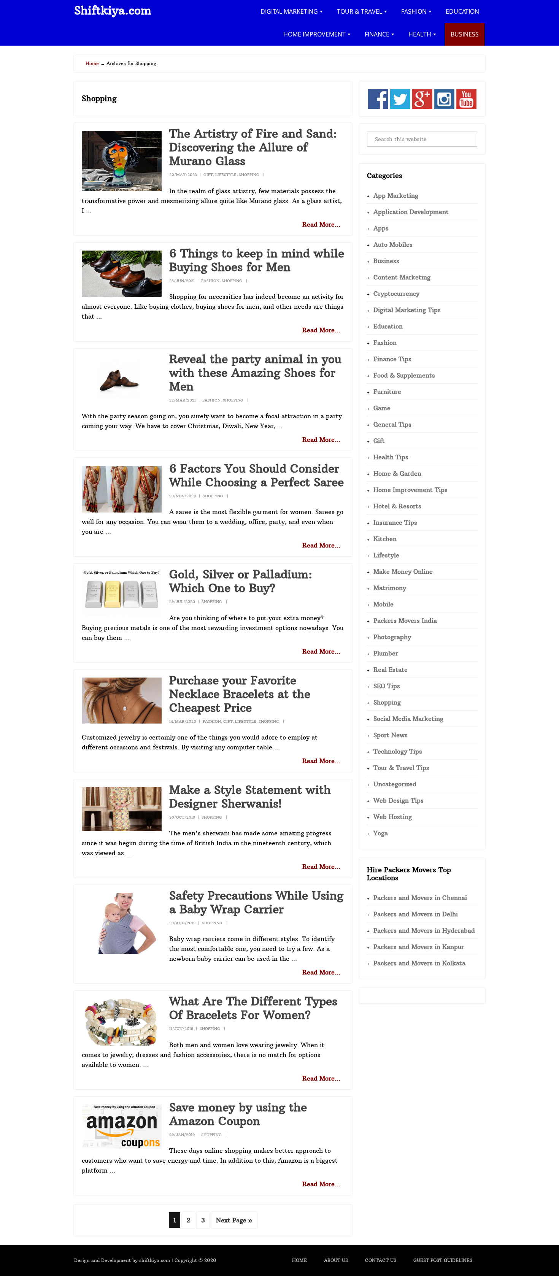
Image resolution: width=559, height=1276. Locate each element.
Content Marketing (401, 277)
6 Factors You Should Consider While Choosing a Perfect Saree (256, 475)
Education (388, 326)
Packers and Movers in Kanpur (418, 947)
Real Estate (390, 669)
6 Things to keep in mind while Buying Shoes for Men (256, 260)
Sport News (390, 735)
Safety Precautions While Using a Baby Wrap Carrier (256, 902)
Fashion (210, 280)
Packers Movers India (405, 620)
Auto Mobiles (393, 244)
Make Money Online (403, 571)
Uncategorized (394, 784)
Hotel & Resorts (397, 506)
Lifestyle (226, 174)
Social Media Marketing (408, 718)
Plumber (385, 653)
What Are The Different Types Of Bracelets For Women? (253, 1008)
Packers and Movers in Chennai (420, 897)
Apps (381, 228)
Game (382, 408)
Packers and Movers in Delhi (415, 914)
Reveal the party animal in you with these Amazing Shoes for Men (255, 373)
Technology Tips (397, 751)
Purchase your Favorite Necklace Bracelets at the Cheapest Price (239, 694)
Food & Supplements (404, 375)
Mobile (383, 604)
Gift (208, 174)
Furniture (387, 391)
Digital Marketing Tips (407, 310)
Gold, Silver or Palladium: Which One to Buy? (240, 581)
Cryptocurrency (396, 293)
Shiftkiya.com (112, 10)
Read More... (321, 224)
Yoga (380, 833)
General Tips (392, 424)
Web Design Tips (398, 800)
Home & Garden (397, 473)
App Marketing (395, 195)
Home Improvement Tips (410, 490)
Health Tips (390, 457)
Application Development (411, 212)
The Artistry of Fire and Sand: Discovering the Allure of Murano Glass (253, 147)
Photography (392, 637)
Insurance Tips (395, 522)
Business (386, 261)
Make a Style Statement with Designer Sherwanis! (250, 797)
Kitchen (385, 539)
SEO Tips (386, 686)
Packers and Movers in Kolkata (419, 963)
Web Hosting (392, 817)
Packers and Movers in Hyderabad (424, 930)
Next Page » (234, 1222)
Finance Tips (392, 359)
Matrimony (389, 588)
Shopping (249, 174)
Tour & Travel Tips (401, 767)
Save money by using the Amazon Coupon (238, 1114)
